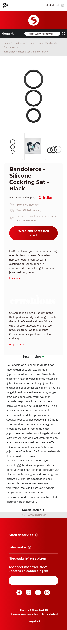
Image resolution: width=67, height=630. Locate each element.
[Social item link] (19, 594)
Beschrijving (31, 356)
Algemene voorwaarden (24, 614)
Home (7, 42)
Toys (32, 42)
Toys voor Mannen (48, 42)
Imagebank (34, 621)
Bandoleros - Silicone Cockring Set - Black (26, 51)
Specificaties (31, 510)
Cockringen (10, 47)
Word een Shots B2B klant (33, 233)
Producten (20, 42)
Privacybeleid (50, 614)
